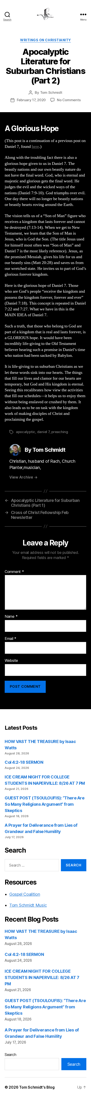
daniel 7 (43, 432)
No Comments (68, 100)
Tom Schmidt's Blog (36, 1087)
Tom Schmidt (51, 92)
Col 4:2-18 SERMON (24, 762)
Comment (14, 572)
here (35, 146)
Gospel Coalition (24, 894)
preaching (59, 432)
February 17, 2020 (31, 100)
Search (10, 1054)
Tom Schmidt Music (28, 905)
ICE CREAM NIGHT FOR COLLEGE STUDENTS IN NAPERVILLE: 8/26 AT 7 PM (42, 977)
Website (11, 661)
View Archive (23, 477)
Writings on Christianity (45, 40)
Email (10, 639)
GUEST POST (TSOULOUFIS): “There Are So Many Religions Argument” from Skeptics (44, 804)
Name (11, 616)
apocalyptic (25, 432)
